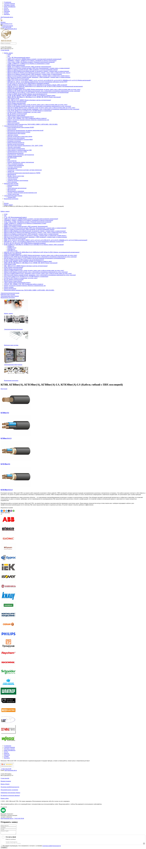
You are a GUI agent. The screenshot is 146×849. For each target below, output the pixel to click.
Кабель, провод (8, 53)
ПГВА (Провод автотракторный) (16, 101)
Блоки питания (11, 129)
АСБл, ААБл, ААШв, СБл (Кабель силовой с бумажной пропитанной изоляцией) (31, 62)
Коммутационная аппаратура (15, 142)
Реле (8, 159)
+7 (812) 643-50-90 (18, 818)
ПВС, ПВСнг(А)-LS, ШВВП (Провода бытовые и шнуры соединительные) (29, 100)
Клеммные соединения (14, 141)
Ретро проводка (11, 160)
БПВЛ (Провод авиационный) (16, 65)
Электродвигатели (12, 177)
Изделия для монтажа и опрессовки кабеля (19, 136)
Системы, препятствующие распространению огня (22, 192)
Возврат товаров (6, 781)
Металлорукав (11, 189)
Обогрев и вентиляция (14, 147)
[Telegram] (6, 511)
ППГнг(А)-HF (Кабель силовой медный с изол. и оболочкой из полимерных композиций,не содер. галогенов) (39, 106)
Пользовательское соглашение (9, 789)
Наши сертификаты (9, 6)
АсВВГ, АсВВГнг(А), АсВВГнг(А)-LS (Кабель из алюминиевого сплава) (28, 63)
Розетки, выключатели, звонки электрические (20, 162)
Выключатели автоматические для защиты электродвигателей (25, 130)
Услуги (6, 8)
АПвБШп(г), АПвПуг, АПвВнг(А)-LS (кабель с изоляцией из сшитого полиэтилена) (31, 60)
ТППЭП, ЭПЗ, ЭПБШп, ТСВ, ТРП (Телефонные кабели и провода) (27, 118)
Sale (8, 56)
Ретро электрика (12, 182)
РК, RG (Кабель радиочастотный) (17, 113)
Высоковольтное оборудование (16, 133)
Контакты (7, 14)
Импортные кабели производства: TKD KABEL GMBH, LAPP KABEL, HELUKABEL (32, 124)
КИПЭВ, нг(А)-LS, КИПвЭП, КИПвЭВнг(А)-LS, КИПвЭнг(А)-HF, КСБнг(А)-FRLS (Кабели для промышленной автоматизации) (45, 86)
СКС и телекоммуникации (15, 163)
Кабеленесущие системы (11, 183)
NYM (9, 54)
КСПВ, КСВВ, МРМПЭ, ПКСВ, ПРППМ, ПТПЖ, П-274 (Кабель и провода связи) (31, 95)
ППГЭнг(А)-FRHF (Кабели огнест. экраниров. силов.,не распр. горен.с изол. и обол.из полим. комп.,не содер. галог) (41, 107)
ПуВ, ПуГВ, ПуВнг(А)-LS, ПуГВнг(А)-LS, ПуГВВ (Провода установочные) (29, 110)
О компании (7, 2)
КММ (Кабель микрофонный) (16, 88)
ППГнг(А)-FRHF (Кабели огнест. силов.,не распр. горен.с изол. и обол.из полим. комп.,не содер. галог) (37, 104)
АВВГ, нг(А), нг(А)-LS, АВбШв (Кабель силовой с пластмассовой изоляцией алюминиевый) (34, 59)
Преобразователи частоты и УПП (17, 151)
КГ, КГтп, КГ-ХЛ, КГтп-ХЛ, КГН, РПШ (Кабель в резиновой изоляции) (28, 83)
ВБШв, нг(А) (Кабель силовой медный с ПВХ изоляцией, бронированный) (29, 66)
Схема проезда (5, 50)
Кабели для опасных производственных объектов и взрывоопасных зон (28, 119)
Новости (6, 9)
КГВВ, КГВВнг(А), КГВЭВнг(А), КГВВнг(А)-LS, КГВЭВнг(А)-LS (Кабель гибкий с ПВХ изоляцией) (37, 85)
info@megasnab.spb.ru (7, 818)
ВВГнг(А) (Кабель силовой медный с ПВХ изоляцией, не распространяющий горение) (32, 69)
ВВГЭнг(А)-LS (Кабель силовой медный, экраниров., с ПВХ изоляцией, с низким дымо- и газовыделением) (38, 77)
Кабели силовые (12, 121)
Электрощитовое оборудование (13, 195)
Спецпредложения (9, 3)
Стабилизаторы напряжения (15, 165)
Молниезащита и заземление (15, 191)
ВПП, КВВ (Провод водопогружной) (18, 78)
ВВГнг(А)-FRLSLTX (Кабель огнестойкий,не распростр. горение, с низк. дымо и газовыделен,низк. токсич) (38, 72)
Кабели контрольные (13, 122)
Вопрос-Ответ (5, 784)
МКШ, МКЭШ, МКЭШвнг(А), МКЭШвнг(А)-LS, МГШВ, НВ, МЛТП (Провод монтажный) (34, 97)
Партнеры (7, 11)
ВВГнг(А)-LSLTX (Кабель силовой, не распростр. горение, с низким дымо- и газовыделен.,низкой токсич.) (38, 75)
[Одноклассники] (4, 511)
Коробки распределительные (15, 144)
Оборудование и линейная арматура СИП (19, 150)
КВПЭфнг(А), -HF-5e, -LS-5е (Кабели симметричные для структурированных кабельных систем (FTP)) (37, 81)
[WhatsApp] (14, 511)
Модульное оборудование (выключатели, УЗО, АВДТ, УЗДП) (25, 145)
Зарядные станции (12, 135)
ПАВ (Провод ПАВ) (13, 98)
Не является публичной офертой (10, 795)
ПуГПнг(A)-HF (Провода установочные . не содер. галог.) (24, 112)
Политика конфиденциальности (10, 787)
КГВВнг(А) (10, 246)
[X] (9, 511)
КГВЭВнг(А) (11, 249)
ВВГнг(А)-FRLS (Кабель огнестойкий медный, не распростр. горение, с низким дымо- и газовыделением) (38, 71)
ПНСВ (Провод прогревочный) (16, 103)
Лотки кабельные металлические (16, 188)
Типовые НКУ (11, 197)
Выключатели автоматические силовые (18, 132)
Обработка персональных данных (10, 792)
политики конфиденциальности (51, 845)
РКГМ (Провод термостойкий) (16, 115)
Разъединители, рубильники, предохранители (20, 154)
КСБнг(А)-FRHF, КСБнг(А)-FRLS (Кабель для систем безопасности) (27, 94)
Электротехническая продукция (13, 126)
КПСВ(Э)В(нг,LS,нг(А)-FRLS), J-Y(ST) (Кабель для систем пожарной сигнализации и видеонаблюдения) (38, 92)
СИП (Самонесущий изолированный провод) (20, 116)
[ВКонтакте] (2, 511)
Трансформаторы (12, 168)
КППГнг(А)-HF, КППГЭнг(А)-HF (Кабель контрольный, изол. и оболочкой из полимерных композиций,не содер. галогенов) (43, 91)
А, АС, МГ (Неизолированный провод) (18, 57)
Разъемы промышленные (14, 156)
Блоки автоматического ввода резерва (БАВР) (20, 127)
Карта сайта (5, 798)
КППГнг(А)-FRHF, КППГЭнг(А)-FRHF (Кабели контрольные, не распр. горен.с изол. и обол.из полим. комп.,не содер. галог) (43, 89)
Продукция (4, 388)
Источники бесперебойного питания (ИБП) (20, 139)
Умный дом (10, 171)
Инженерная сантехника (11, 198)
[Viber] (11, 511)
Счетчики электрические (14, 167)
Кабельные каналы (12, 185)
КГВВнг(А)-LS (11, 247)
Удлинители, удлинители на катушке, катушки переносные (24, 170)
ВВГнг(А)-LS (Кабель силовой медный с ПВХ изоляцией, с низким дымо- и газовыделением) (34, 74)
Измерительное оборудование (16, 138)
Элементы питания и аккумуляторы (17, 180)
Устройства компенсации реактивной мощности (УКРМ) (23, 173)
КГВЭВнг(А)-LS (12, 250)
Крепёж (9, 186)
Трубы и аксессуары (13, 194)
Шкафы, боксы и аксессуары (15, 176)
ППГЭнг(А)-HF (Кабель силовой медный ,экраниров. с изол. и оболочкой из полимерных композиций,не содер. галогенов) (43, 109)
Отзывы (6, 12)
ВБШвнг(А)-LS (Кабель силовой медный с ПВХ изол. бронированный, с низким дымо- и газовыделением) (38, 68)
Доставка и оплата (9, 5)
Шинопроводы (11, 174)
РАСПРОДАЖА (12, 157)
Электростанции (12, 179)
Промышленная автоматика (15, 153)
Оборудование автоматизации (16, 148)
